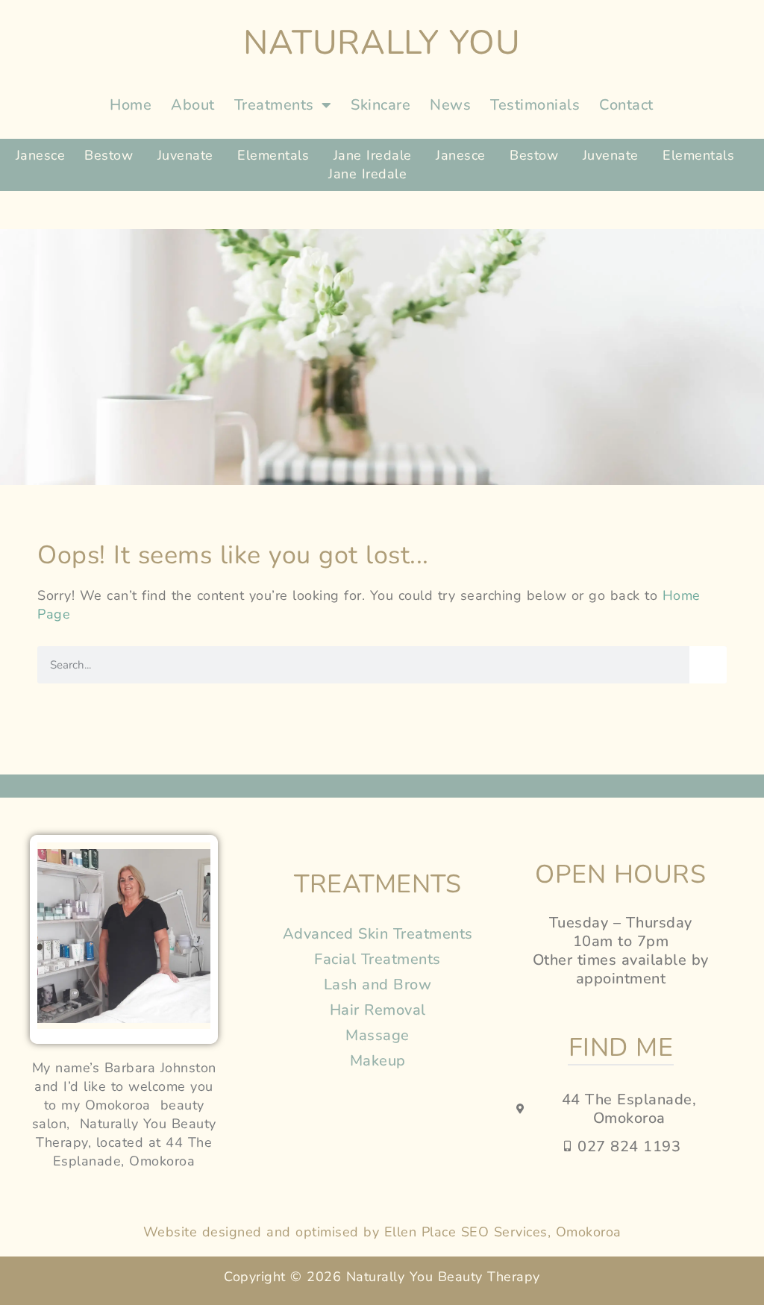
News (450, 105)
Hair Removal (378, 1010)
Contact (626, 105)
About (193, 105)
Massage (377, 1035)
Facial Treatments (377, 959)
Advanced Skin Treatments (378, 934)
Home (130, 105)
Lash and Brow (378, 984)
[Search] (708, 664)
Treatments (274, 105)
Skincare (380, 105)
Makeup (378, 1061)
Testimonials (535, 105)
